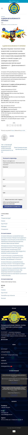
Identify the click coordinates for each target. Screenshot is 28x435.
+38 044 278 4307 (5, 407)
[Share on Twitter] (12, 125)
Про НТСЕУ (4, 223)
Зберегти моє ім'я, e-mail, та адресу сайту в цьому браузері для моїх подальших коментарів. (12, 201)
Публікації (3, 226)
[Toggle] (26, 229)
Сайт (4, 192)
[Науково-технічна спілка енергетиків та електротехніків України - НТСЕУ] (14, 8)
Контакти (3, 298)
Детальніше (14, 382)
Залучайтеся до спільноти (8, 295)
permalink (23, 130)
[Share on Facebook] (10, 125)
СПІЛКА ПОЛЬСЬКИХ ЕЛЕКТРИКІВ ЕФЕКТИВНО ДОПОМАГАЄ (14, 375)
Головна (3, 290)
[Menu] (2, 8)
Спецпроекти (4, 229)
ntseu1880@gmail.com (6, 414)
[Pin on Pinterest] (18, 125)
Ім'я (4, 179)
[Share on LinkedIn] (20, 125)
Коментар (5, 167)
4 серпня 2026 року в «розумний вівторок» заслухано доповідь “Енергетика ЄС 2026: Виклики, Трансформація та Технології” (12, 257)
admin (15, 24)
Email (4, 186)
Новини (3, 221)
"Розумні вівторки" (6, 218)
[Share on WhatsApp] (7, 125)
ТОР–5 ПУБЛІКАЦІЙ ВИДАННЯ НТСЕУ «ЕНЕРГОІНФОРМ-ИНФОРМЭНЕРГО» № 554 (7, 148)
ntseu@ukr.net (4, 412)
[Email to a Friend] (15, 125)
